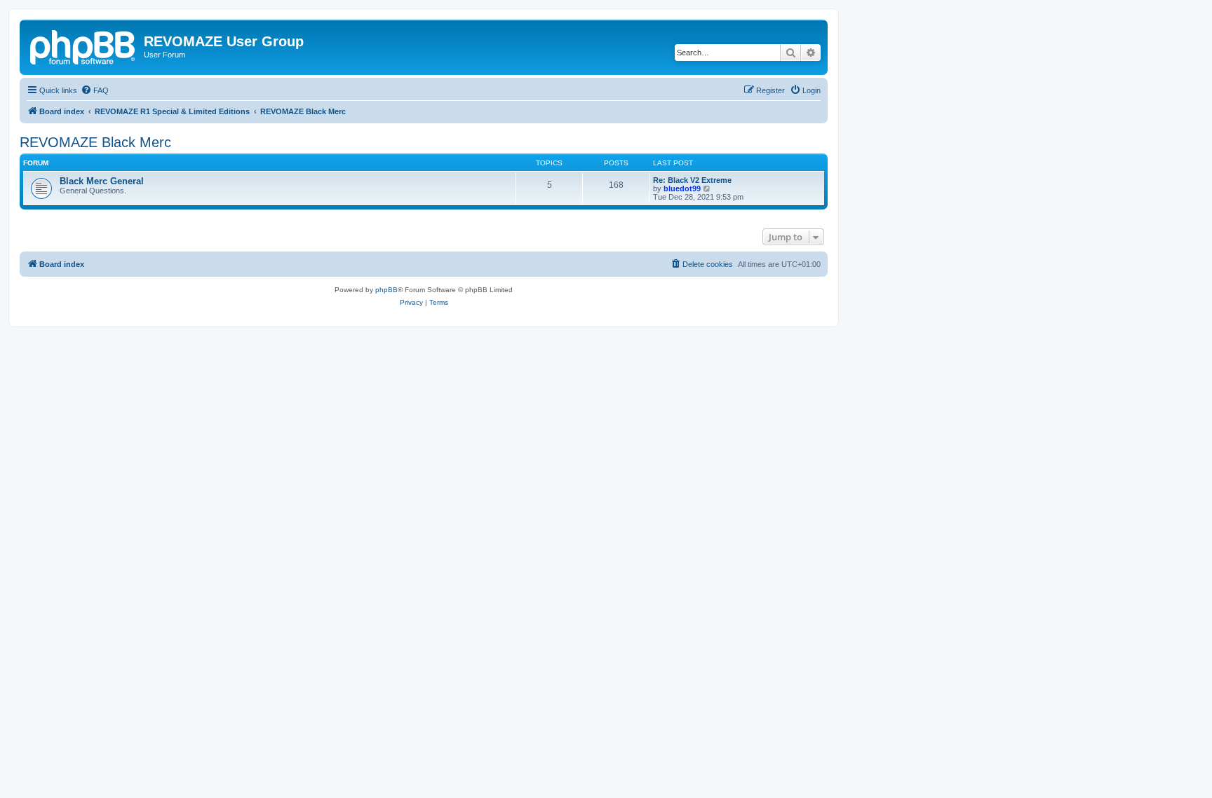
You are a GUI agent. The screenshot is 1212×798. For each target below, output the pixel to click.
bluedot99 (682, 188)
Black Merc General (102, 181)
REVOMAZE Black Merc (95, 142)
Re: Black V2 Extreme (692, 180)
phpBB (386, 290)
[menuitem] (95, 90)
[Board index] (83, 45)
